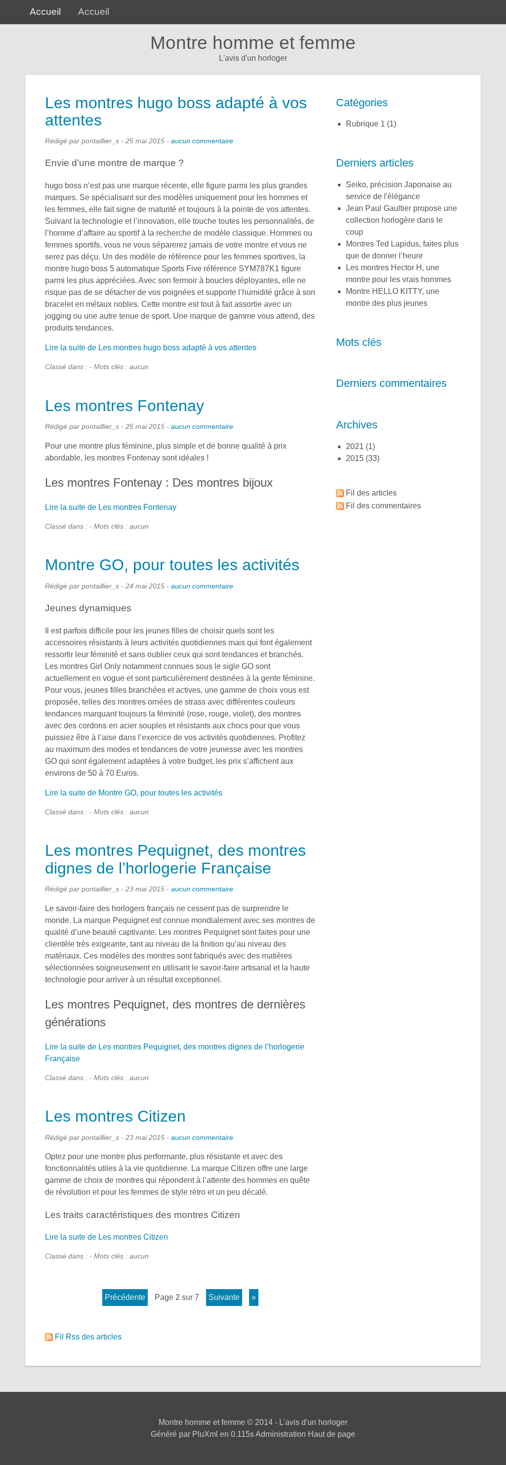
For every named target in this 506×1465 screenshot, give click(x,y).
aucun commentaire (202, 141)
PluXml (205, 1434)
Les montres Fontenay (124, 406)
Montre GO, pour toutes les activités (172, 565)
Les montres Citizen (115, 1116)
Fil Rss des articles (88, 1337)
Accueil (45, 11)
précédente (125, 1297)
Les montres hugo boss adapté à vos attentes (176, 111)
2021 (355, 446)
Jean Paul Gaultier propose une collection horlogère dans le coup (401, 220)
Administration (280, 1434)
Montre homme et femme (253, 43)
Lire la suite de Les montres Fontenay (110, 507)
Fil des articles (371, 493)
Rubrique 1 (365, 124)
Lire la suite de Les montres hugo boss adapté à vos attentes (150, 347)
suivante (224, 1297)
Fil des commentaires (383, 506)
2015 (355, 458)
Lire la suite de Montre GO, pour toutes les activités (133, 793)
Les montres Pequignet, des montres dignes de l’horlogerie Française (175, 859)
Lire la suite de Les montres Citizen (106, 1237)
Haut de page (331, 1434)
